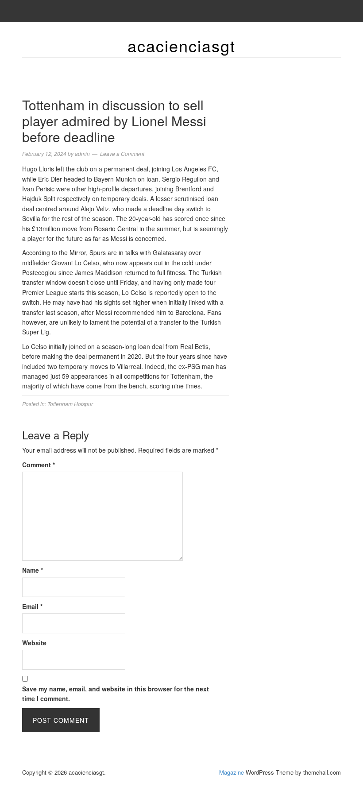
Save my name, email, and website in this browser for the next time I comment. (115, 693)
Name (32, 570)
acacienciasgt (181, 45)
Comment (38, 464)
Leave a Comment (122, 153)
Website (34, 642)
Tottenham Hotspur (70, 403)
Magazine (231, 772)
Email (32, 606)
